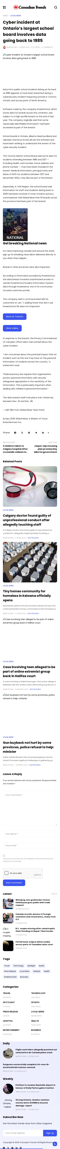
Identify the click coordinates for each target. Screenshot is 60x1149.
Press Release (10, 1011)
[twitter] (8, 1148)
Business (36, 1030)
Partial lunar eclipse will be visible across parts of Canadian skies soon (34, 943)
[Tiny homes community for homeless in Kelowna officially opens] (30, 562)
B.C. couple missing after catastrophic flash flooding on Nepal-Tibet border (35, 929)
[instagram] (12, 1148)
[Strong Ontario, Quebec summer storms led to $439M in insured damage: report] (8, 1103)
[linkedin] (17, 1148)
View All (54, 894)
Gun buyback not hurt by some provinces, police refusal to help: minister (28, 747)
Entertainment (11, 1030)
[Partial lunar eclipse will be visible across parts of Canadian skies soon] (8, 946)
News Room (12, 47)
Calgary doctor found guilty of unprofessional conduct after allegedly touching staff (27, 520)
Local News (15, 16)
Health (35, 1020)
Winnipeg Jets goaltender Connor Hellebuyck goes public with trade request (33, 902)
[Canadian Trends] (30, 7)
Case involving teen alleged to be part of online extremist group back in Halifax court (29, 671)
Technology (38, 993)
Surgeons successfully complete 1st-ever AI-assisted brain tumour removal (26, 1066)
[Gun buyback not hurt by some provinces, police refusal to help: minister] (30, 713)
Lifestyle (8, 1020)
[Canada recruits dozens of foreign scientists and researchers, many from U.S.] (8, 918)
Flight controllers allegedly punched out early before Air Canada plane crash (36, 1051)
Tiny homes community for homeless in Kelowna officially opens (27, 595)
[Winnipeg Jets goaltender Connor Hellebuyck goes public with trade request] (8, 904)
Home (5, 16)
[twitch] (21, 1148)
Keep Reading (33, 538)
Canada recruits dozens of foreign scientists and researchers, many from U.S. (36, 917)
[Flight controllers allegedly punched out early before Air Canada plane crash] (8, 1053)
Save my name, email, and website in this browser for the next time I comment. (28, 860)
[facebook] (4, 1148)
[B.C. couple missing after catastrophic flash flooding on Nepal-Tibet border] (8, 932)
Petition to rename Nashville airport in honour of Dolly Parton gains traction (35, 1086)
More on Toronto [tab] (14, 316)
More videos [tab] (12, 328)
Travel (6, 993)
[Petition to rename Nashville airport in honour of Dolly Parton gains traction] (8, 1089)
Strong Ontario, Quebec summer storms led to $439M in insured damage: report (32, 1102)
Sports (35, 1002)
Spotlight (9, 1002)
